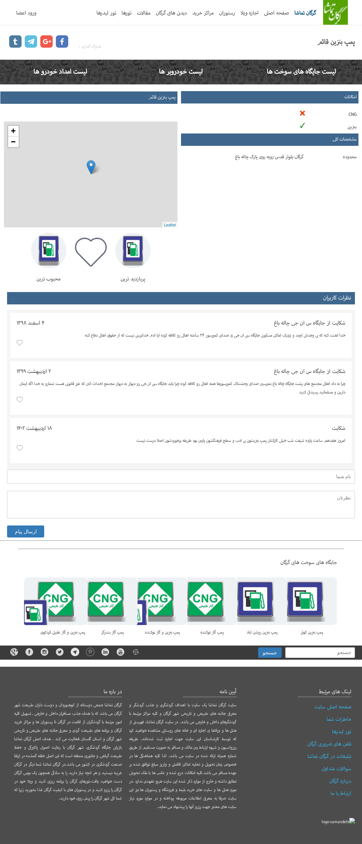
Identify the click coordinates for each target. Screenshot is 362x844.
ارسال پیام (26, 531)
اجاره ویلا (249, 13)
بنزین (352, 127)
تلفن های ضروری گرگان (329, 744)
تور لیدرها (106, 13)
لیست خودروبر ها (181, 71)
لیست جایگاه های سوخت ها (301, 71)
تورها (127, 13)
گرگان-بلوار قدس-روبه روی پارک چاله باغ (269, 157)
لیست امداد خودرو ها (60, 71)
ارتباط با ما (341, 793)
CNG (353, 115)
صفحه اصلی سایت (333, 707)
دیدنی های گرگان (171, 13)
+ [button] (13, 130)
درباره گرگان (340, 781)
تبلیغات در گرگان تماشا (329, 756)
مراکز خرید (203, 13)
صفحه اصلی (276, 13)
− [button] (13, 141)
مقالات (144, 13)
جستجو (270, 652)
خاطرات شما (339, 719)
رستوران (227, 13)
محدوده (350, 157)
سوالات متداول (336, 768)
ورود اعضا (26, 13)
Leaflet (170, 224)
